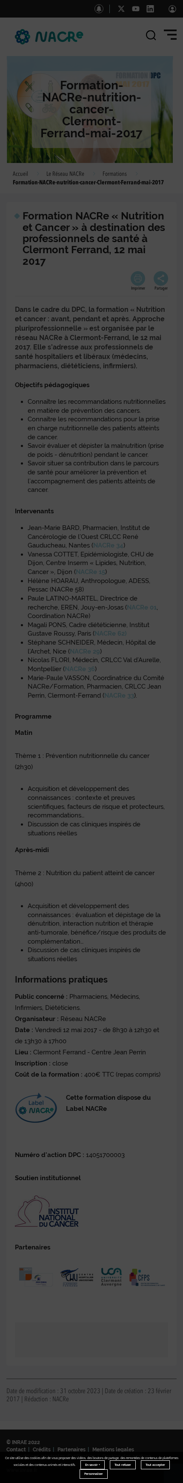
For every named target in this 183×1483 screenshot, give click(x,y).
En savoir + (92, 1465)
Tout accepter (155, 1465)
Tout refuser (122, 1465)
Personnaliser (93, 1474)
